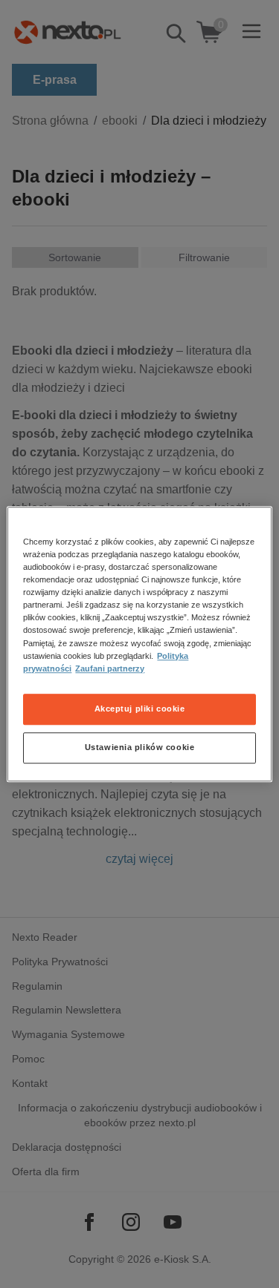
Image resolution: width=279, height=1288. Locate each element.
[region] (139, 644)
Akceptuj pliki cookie (139, 708)
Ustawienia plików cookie (140, 747)
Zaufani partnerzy (109, 668)
